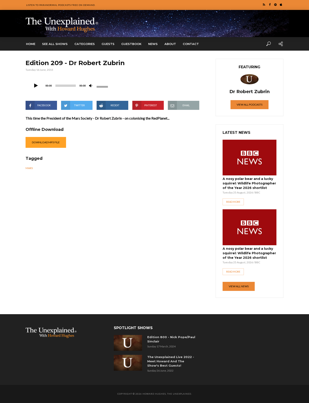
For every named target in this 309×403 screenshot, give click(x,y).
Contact (191, 44)
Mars (29, 168)
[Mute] (90, 86)
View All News (239, 286)
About (170, 44)
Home (30, 44)
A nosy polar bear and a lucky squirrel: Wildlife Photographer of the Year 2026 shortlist (249, 183)
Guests (108, 44)
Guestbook (131, 44)
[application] (71, 85)
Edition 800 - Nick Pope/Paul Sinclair (171, 339)
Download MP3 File (46, 142)
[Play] (36, 86)
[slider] (103, 86)
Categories (84, 44)
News (153, 44)
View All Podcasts (249, 104)
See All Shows (55, 44)
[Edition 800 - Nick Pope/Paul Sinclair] (129, 343)
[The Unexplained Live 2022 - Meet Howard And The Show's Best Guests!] (129, 363)
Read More (233, 201)
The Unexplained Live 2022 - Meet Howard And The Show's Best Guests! (170, 361)
